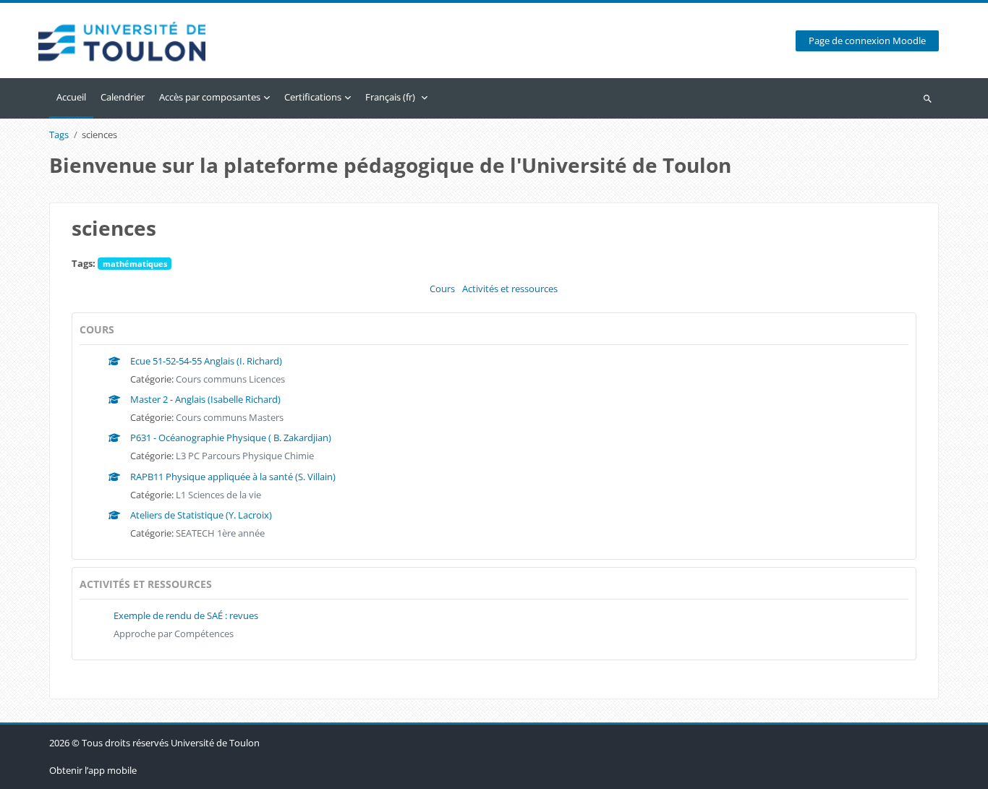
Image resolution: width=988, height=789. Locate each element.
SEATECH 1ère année (220, 532)
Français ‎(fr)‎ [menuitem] (390, 96)
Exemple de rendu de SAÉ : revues (186, 615)
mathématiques (135, 263)
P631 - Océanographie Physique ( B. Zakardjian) (230, 437)
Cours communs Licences (230, 378)
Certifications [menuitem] (312, 96)
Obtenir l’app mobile (93, 770)
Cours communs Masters (230, 417)
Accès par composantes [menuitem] (209, 96)
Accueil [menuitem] (71, 96)
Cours (442, 288)
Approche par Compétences (174, 633)
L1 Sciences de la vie (218, 494)
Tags (59, 135)
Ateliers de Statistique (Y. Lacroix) (201, 514)
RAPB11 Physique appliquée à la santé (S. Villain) (233, 476)
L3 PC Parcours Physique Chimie (245, 455)
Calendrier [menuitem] (123, 96)
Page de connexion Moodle (867, 41)
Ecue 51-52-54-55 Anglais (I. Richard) (206, 360)
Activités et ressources (510, 288)
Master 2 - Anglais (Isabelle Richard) (205, 399)
